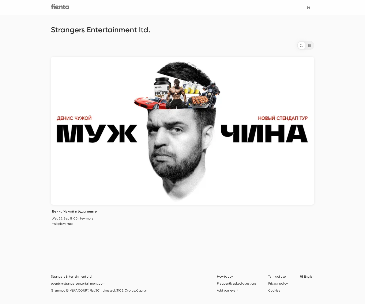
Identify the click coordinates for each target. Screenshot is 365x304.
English (309, 276)
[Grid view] (301, 45)
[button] (308, 7)
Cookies (274, 290)
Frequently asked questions (236, 283)
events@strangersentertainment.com (78, 283)
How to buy (225, 276)
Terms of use (277, 276)
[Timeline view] (309, 45)
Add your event (227, 290)
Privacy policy (278, 283)
